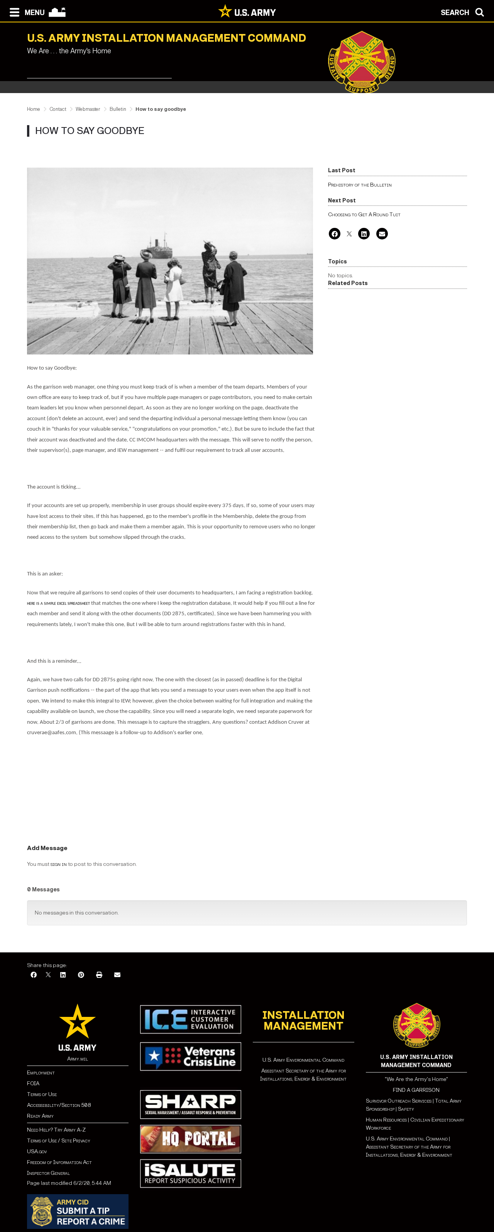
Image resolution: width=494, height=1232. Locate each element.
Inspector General (48, 1173)
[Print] (99, 975)
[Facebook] (334, 234)
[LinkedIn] (363, 234)
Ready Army (40, 1116)
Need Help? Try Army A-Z (56, 1130)
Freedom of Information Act (59, 1162)
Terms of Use (42, 1094)
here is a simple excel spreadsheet (59, 603)
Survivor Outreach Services (398, 1101)
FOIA (33, 1083)
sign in (59, 864)
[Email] (382, 234)
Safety (406, 1109)
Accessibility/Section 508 (59, 1105)
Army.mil (77, 1059)
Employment (41, 1072)
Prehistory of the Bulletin (360, 185)
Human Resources (386, 1120)
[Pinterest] (81, 975)
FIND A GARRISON (416, 1090)
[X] (349, 234)
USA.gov (37, 1151)
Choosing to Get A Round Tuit (364, 214)
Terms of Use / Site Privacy (58, 1140)
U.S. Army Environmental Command (303, 1060)
